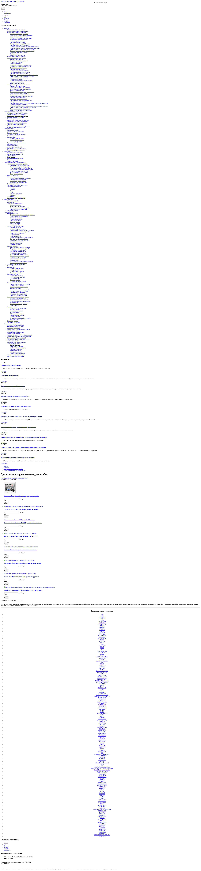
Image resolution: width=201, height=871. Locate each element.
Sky (102, 765)
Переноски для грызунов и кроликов (17, 123)
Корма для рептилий (12, 175)
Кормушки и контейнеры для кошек (16, 142)
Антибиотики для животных (18, 86)
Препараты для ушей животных (18, 104)
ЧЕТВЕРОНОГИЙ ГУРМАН (102, 835)
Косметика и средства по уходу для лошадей (19, 336)
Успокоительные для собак (17, 83)
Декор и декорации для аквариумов (19, 208)
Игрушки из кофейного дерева (18, 253)
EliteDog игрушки (102, 672)
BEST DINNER (102, 635)
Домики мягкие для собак (17, 285)
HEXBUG (102, 709)
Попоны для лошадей (12, 340)
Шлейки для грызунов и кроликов (16, 127)
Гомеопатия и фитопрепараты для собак (20, 65)
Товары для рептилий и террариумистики (15, 162)
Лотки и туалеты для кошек (14, 147)
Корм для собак (11, 267)
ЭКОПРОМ (102, 836)
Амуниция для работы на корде (15, 326)
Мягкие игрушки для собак (17, 258)
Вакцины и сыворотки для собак (19, 60)
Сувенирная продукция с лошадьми (16, 342)
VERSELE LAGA (102, 784)
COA (102, 649)
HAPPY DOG (102, 700)
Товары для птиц (8, 151)
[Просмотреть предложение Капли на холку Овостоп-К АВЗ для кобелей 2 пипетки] (19, 520)
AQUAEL (102, 625)
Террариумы (10, 196)
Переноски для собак (12, 321)
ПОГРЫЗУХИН (102, 822)
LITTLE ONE (102, 719)
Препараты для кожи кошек (17, 42)
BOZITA (102, 642)
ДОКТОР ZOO (102, 811)
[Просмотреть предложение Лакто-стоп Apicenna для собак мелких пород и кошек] (19, 560)
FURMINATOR (102, 688)
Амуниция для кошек (12, 130)
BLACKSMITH (102, 638)
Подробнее (4, 371)
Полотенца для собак (15, 236)
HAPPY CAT (102, 699)
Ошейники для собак (15, 220)
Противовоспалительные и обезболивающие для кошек (25, 48)
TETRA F (102, 779)
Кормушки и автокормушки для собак (20, 301)
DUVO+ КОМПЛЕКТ (102, 661)
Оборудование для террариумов (15, 176)
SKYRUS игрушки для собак (102, 770)
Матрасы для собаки (15, 288)
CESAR (102, 647)
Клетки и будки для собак (14, 265)
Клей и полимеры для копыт (17, 347)
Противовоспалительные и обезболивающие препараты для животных (29, 106)
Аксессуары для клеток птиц (14, 152)
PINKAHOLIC (102, 740)
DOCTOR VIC (102, 652)
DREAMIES (102, 658)
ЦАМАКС (102, 833)
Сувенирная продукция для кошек (16, 150)
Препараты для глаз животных (18, 97)
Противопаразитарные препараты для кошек (22, 49)
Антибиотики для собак (16, 59)
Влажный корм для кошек (17, 138)
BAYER (102, 631)
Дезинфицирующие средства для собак (20, 66)
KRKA (102, 716)
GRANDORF (102, 693)
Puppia (102, 748)
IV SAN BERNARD (102, 713)
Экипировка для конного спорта (15, 356)
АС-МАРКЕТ (102, 801)
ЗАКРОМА (102, 812)
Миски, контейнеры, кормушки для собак (18, 297)
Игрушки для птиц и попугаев (15, 154)
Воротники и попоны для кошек (18, 36)
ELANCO (102, 668)
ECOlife (102, 664)
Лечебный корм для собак (17, 271)
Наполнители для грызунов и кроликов (17, 121)
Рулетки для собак (15, 223)
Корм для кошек (11, 137)
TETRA (102, 778)
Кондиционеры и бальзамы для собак (20, 232)
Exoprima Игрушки (102, 679)
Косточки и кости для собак (17, 277)
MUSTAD (102, 729)
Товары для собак (8, 212)
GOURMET (102, 692)
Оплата (6, 19)
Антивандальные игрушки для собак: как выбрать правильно (18, 427)
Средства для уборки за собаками (19, 239)
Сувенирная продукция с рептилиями (17, 185)
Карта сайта (7, 22)
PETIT (102, 737)
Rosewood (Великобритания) (102, 754)
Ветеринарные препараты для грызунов (17, 31)
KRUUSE (102, 717)
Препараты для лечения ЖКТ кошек (19, 44)
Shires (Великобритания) (102, 762)
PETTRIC (102, 738)
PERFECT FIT (102, 736)
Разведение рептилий (12, 183)
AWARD (102, 628)
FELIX (102, 685)
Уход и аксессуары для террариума (16, 198)
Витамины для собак (15, 63)
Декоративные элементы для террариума (21, 168)
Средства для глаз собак (16, 79)
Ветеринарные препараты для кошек (17, 32)
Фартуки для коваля (15, 350)
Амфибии (12, 188)
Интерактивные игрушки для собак (19, 256)
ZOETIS (102, 789)
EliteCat (102, 669)
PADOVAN (102, 731)
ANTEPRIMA (102, 621)
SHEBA (102, 761)
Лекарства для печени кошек (17, 41)
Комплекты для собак (16, 217)
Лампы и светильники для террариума (20, 178)
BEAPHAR (102, 632)
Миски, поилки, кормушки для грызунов (18, 120)
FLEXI (102, 686)
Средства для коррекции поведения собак (21, 80)
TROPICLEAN (102, 782)
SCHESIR (102, 757)
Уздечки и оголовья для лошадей (15, 355)
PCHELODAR (102, 733)
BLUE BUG (102, 641)
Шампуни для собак (15, 244)
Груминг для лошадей (13, 330)
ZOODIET (102, 794)
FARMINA (102, 683)
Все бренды (4, 478)
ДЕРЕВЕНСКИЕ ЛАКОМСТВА (102, 809)
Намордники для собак (16, 219)
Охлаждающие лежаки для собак (19, 291)
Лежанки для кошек (12, 145)
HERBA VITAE (102, 707)
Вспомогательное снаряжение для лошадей (18, 329)
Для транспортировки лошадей (15, 332)
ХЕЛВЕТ (102, 828)
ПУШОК (102, 823)
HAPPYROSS (102, 705)
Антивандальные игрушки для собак (20, 247)
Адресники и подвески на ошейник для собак (22, 215)
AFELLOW (102, 617)
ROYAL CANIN (102, 755)
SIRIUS (102, 764)
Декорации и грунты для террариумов (17, 164)
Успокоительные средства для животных (21, 110)
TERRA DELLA (102, 777)
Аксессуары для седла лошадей (15, 325)
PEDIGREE (102, 734)
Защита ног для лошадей (13, 333)
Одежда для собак (11, 306)
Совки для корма (14, 305)
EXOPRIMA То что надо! (102, 681)
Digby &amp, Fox (102, 651)
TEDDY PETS (102, 775)
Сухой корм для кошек (16, 141)
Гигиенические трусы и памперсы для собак (22, 230)
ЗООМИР (102, 815)
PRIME (102, 743)
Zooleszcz (102, 795)
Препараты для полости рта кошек (19, 45)
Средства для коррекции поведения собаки (21, 237)
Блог (5, 17)
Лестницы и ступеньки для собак (19, 287)
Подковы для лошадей (16, 349)
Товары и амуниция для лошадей (13, 323)
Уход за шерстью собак (16, 243)
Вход (5, 11)
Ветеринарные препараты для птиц (16, 56)
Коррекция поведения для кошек (19, 39)
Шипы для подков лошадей (17, 353)
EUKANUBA (102, 675)
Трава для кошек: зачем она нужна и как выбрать (15, 396)
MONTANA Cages (102, 727)
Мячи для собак (14, 260)
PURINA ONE (102, 751)
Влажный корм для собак (17, 268)
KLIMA (102, 714)
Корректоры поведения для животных (20, 94)
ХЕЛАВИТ (102, 826)
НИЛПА (102, 820)
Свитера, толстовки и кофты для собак (20, 318)
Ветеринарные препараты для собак (16, 58)
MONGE (102, 726)
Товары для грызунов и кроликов (13, 111)
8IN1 (102, 615)
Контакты (6, 21)
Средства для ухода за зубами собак (19, 240)
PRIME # (102, 744)
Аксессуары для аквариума (17, 206)
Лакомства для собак (12, 274)
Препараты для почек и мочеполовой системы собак (24, 75)
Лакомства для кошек (12, 144)
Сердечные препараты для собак (18, 77)
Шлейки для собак (15, 224)
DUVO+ (102, 659)
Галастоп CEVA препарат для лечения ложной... (20, 550)
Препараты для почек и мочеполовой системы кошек (24, 46)
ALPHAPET (102, 618)
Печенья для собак (15, 280)
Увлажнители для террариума (18, 181)
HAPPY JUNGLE (102, 702)
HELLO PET (102, 706)
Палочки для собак (15, 278)
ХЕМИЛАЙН (102, 829)
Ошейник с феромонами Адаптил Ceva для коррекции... (23, 590)
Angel (102, 620)
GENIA (102, 689)
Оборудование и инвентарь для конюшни (18, 339)
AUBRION (102, 627)
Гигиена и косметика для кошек (15, 131)
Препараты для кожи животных (18, 99)
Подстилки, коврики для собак (18, 294)
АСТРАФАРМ (24, 478)
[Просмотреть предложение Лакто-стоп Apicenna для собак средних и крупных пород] (20, 573)
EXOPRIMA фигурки (102, 682)
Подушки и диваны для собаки (18, 295)
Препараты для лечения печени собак (20, 72)
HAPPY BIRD (102, 697)
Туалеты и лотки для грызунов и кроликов (18, 126)
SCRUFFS (102, 758)
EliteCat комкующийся (102, 671)
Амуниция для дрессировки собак (19, 216)
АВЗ (19, 478)
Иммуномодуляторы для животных (19, 93)
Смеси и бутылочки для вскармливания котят (22, 51)
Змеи (11, 191)
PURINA (102, 750)
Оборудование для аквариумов (18, 209)
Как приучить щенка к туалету (9, 375)
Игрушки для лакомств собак (18, 251)
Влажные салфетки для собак (18, 229)
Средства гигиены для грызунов (15, 124)
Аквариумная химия (15, 205)
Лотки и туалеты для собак (17, 233)
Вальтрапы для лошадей (13, 328)
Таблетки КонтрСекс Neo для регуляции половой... (21, 496)
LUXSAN (102, 721)
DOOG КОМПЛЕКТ (102, 656)
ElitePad (102, 673)
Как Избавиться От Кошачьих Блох (11, 365)
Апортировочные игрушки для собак (20, 248)
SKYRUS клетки (102, 772)
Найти (2, 8)
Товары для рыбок (9, 199)
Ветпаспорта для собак (16, 62)
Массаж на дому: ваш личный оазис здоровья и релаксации (17, 457)
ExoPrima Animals (102, 676)
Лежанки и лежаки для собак (14, 282)
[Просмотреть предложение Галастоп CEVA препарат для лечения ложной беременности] (21, 546)
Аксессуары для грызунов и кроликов (17, 113)
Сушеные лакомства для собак (18, 281)
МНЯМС (102, 818)
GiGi (102, 690)
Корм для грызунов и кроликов (15, 117)
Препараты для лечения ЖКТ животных (21, 100)
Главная (6, 15)
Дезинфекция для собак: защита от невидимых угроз (16, 406)
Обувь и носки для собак (16, 314)
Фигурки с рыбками (12, 210)
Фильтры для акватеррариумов (18, 182)
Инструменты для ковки (16, 346)
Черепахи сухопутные (16, 193)
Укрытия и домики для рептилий (19, 172)
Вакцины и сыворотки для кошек (19, 34)
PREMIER (102, 741)
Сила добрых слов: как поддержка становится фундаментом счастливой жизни (23, 447)
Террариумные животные (14, 186)
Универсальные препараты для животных (18, 85)
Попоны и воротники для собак (18, 68)
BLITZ (102, 640)
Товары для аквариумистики (14, 203)
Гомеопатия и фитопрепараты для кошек (21, 38)
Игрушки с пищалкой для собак (18, 254)
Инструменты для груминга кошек (16, 134)
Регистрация (7, 13)
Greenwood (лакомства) (102, 695)
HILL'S (102, 710)
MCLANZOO (102, 723)
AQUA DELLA (102, 624)
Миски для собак (14, 302)
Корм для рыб (10, 202)
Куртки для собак (14, 312)
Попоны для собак (15, 316)
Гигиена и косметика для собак (15, 226)
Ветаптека (6, 28)
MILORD (102, 724)
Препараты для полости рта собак (19, 73)
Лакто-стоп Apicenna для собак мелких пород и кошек (22, 563)
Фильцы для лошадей (16, 352)
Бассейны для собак (15, 227)
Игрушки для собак (12, 246)
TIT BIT (102, 781)
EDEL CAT (102, 665)
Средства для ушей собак (17, 82)
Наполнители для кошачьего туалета (16, 148)
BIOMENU (102, 637)
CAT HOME (102, 645)
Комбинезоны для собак (16, 311)
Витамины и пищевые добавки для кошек (21, 35)
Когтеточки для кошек (13, 135)
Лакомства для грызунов (13, 118)
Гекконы (12, 189)
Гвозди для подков (15, 345)
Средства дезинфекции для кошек (19, 52)
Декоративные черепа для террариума (20, 167)
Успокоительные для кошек (17, 55)
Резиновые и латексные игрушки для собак (21, 261)
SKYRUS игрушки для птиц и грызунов (102, 768)
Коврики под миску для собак (18, 298)
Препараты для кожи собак (17, 69)
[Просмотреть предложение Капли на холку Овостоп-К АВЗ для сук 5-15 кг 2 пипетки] (20, 533)
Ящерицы (12, 195)
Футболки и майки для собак (18, 319)
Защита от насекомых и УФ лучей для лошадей (19, 335)
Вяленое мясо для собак (16, 275)
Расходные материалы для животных (20, 109)
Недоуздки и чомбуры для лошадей (16, 338)
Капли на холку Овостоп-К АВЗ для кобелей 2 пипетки (23, 523)
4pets (102, 614)
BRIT (102, 644)
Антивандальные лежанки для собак (20, 284)
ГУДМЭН (102, 808)
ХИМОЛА (102, 830)
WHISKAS (102, 787)
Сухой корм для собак (16, 273)
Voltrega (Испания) (102, 785)
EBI (102, 662)
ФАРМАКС (102, 825)
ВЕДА (102, 803)
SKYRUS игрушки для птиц (102, 767)
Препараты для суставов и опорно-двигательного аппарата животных (29, 103)
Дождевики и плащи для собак (18, 308)
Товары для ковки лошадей (14, 343)
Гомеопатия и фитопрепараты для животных (22, 92)
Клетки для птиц (11, 155)
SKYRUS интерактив (102, 771)
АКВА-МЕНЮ (102, 799)
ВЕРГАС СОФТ (102, 805)
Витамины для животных (17, 90)
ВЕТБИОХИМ (102, 806)
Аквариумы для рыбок (13, 200)
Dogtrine (102, 654)
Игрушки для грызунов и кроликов (16, 114)
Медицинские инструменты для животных (21, 96)
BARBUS (102, 630)
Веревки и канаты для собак (17, 250)
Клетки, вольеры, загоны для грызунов (17, 116)
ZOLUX (102, 791)
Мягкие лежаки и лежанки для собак (20, 289)
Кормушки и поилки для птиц (15, 158)
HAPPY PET (102, 703)
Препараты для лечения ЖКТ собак (19, 70)
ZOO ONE (102, 792)
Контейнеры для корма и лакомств (19, 299)
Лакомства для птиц (12, 159)
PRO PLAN (102, 746)
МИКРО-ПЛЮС (102, 816)
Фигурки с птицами (12, 161)
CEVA (15, 478)
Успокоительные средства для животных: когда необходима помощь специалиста (24, 437)
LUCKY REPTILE (102, 720)
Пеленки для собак (15, 234)
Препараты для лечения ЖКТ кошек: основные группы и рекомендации (21, 416)
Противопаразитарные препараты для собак (22, 76)
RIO (102, 753)
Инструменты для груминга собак (16, 264)
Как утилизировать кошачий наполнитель (13, 386)
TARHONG (102, 774)
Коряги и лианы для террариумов (19, 171)
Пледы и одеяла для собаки (17, 292)
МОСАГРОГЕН (102, 819)
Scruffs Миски (102, 760)
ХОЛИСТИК (102, 832)
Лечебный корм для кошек (17, 140)
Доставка (6, 18)
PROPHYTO (102, 747)
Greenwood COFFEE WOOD (102, 696)
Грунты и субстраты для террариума (20, 165)
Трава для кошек (14, 53)
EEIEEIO (102, 666)
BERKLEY (102, 634)
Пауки (11, 192)
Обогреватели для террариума (18, 179)
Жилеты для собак (15, 309)
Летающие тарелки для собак (18, 257)
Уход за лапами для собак (17, 241)
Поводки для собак (15, 222)
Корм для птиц (11, 157)
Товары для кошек (9, 128)
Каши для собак (14, 270)
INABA (102, 712)
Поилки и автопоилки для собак (18, 304)
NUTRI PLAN (102, 730)
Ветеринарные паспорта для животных (20, 89)
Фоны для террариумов (16, 174)
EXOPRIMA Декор (102, 678)
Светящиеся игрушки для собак (18, 263)
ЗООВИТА (102, 813)
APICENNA (10, 478)
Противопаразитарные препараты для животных (23, 107)
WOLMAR (102, 788)
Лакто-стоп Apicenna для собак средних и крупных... (22, 577)
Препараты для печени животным (19, 101)
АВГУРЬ (102, 796)
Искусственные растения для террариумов (21, 169)
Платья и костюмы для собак (17, 315)
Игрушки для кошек (12, 133)
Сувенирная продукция (13, 322)
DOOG (102, 655)
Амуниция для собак (12, 213)
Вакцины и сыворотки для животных (20, 87)
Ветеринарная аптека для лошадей (16, 29)
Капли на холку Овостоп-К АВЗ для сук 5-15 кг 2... (21, 536)
